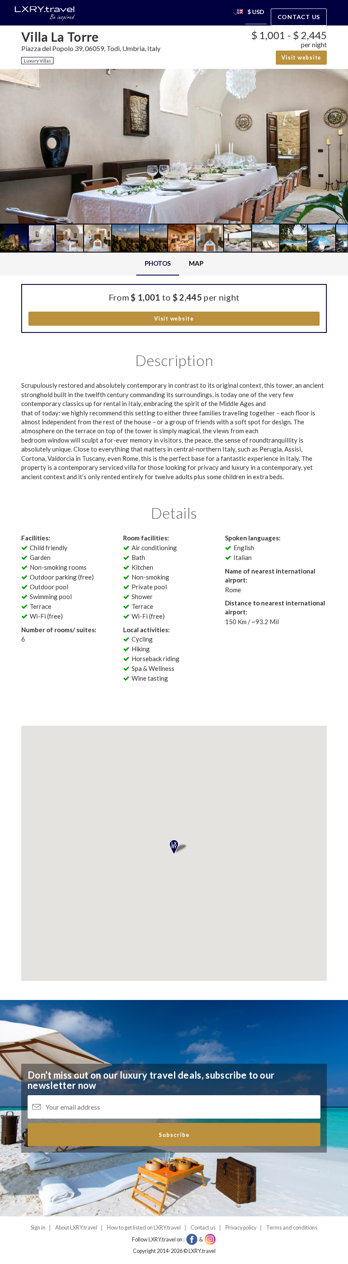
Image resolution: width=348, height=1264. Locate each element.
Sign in (38, 1227)
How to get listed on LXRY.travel (144, 1227)
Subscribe (174, 1134)
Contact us (299, 16)
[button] (239, 13)
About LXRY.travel (76, 1227)
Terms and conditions (291, 1227)
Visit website (301, 57)
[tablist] (174, 264)
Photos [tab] (158, 263)
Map (196, 263)
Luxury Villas (37, 60)
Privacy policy (240, 1227)
